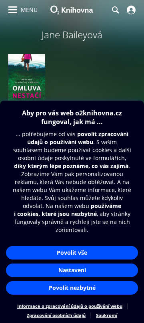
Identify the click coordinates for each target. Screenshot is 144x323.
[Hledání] (115, 10)
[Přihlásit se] (130, 10)
